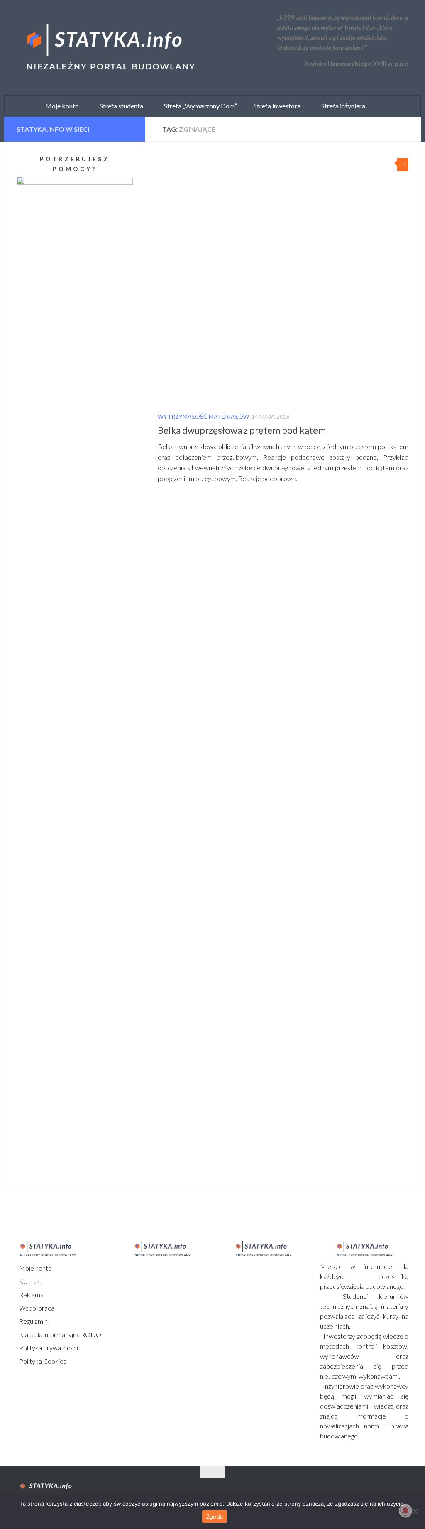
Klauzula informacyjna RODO (59, 1334)
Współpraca (36, 1308)
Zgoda (214, 1516)
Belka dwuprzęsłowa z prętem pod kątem (242, 430)
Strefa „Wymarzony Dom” (198, 106)
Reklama (31, 1294)
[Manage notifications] (405, 1510)
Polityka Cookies (42, 1361)
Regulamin (33, 1321)
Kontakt (30, 1281)
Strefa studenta (119, 106)
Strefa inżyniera (341, 106)
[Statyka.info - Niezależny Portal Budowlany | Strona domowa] (110, 48)
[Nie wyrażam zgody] (414, 1511)
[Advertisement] (68, 872)
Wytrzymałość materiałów (203, 416)
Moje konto (35, 1268)
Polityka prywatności (48, 1348)
